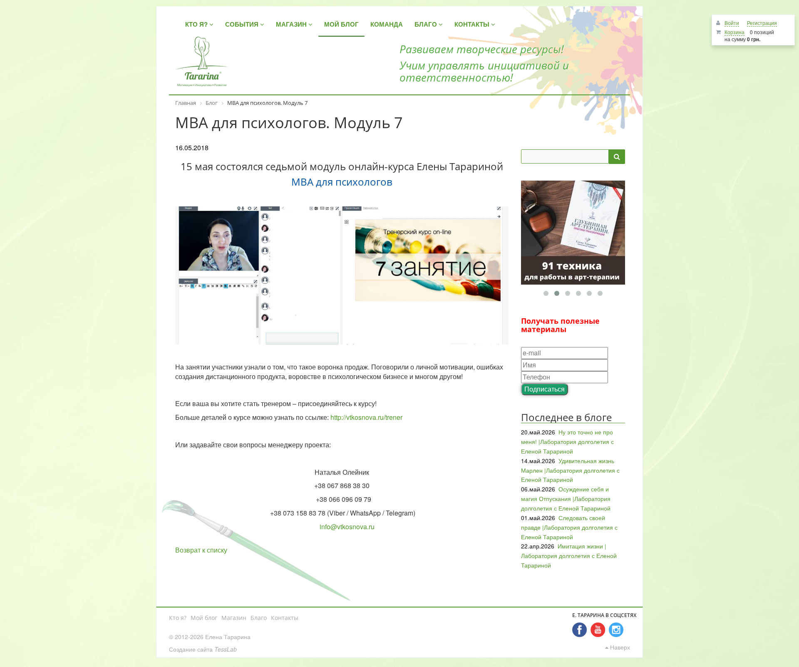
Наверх (619, 647)
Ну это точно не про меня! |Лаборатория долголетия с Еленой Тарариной (567, 441)
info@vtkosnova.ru (347, 526)
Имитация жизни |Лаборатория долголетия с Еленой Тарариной (569, 555)
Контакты (284, 618)
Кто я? (177, 618)
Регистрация (762, 22)
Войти (732, 22)
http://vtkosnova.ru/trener (366, 417)
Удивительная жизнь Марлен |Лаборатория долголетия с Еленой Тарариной (570, 470)
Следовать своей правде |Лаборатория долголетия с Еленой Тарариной (569, 527)
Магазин (233, 618)
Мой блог (204, 618)
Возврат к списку (201, 550)
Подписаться (544, 389)
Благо (259, 618)
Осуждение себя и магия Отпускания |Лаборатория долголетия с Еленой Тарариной (565, 498)
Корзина (734, 31)
